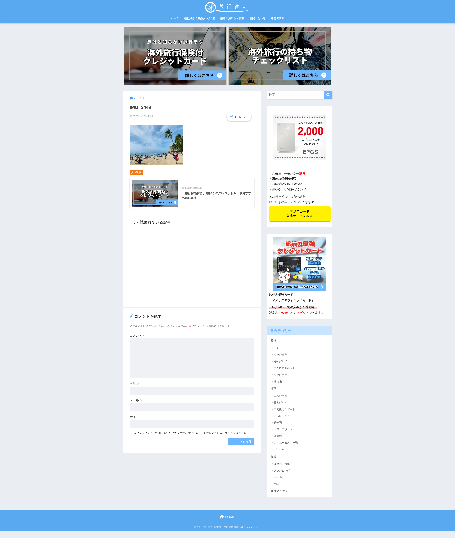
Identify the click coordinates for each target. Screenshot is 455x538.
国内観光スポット (284, 409)
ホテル (278, 477)
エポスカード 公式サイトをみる (300, 214)
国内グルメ (280, 402)
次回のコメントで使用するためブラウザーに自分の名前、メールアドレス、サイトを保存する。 (191, 432)
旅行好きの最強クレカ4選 (199, 18)
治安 (276, 347)
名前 (135, 384)
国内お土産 (280, 395)
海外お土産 (280, 354)
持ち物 (278, 381)
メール (136, 400)
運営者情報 (277, 18)
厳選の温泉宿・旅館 (232, 18)
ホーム (175, 18)
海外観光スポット (284, 368)
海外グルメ (280, 361)
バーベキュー (282, 449)
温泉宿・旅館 (282, 463)
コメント (138, 335)
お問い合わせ (258, 18)
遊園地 (278, 435)
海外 (273, 340)
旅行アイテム (279, 491)
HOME (229, 517)
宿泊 (273, 456)
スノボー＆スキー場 (286, 442)
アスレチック (282, 415)
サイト (134, 417)
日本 (273, 388)
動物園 (278, 422)
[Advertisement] (192, 267)
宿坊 (276, 483)
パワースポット (283, 429)
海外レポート (282, 374)
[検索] (328, 95)
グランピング (282, 470)
